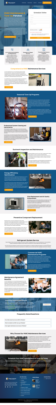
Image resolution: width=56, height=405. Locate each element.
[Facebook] (5, 387)
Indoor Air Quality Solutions (25, 392)
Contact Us (40, 2)
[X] (12, 387)
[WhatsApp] (10, 387)
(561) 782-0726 (47, 2)
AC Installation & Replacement (23, 382)
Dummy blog (37, 380)
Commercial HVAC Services (25, 393)
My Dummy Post (38, 386)
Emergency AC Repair (24, 387)
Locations (22, 395)
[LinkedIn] (8, 387)
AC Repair (22, 380)
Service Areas (30, 2)
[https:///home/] (11, 379)
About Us (35, 2)
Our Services (24, 2)
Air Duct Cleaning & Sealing (25, 390)
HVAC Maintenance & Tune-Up (25, 385)
